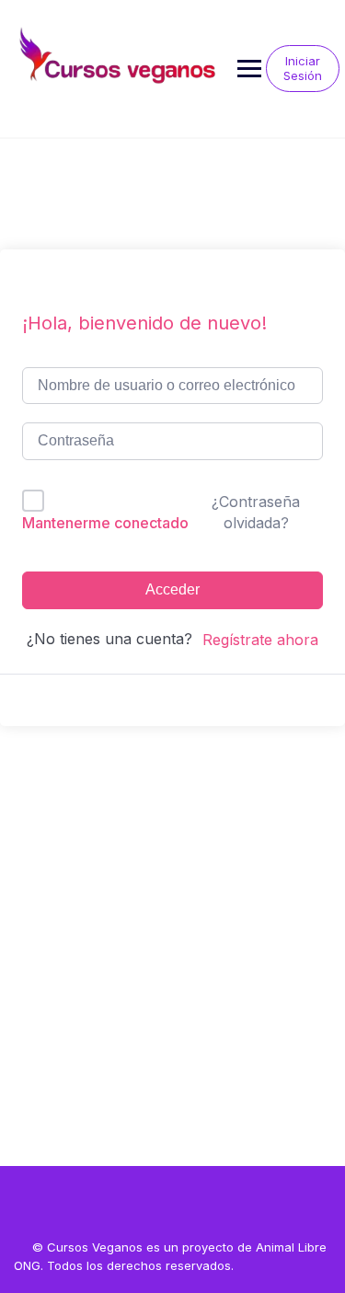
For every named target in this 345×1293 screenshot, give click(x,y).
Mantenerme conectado (105, 523)
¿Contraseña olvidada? (256, 511)
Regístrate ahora (260, 639)
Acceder (172, 589)
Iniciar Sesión (302, 68)
